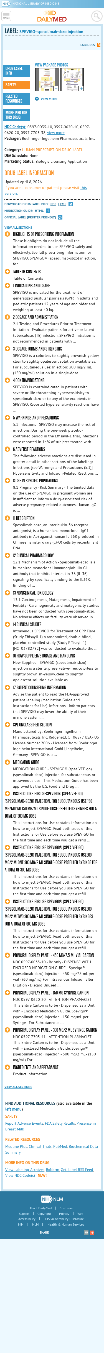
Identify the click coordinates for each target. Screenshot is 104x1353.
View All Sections (18, 227)
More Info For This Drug (16, 115)
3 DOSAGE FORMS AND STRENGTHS (37, 349)
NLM (35, 1224)
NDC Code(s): (15, 126)
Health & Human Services (65, 1224)
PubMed (60, 1146)
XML (63, 204)
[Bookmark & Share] (92, 1232)
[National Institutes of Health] (7, 3)
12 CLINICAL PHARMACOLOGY (33, 555)
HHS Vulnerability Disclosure (64, 1219)
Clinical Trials (40, 1146)
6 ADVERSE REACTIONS (29, 449)
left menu (13, 1109)
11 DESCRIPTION (24, 518)
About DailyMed (40, 1208)
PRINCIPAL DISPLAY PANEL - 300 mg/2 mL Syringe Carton (55, 1030)
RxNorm (52, 1169)
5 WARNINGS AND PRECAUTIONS (36, 418)
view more (56, 132)
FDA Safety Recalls (60, 1123)
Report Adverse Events (24, 1123)
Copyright (44, 1214)
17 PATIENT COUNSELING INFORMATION (39, 688)
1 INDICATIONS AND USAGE (31, 286)
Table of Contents (27, 272)
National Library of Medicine (35, 3)
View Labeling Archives (24, 1169)
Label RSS (87, 45)
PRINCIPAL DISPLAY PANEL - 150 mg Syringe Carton (51, 993)
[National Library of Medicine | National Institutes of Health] (52, 1199)
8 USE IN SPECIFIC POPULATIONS (35, 481)
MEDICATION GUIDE (26, 762)
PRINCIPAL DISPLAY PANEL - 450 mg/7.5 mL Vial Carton (53, 955)
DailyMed (52, 16)
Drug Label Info (14, 71)
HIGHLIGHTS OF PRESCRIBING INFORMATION (43, 234)
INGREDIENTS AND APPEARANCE (36, 1067)
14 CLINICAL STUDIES (27, 624)
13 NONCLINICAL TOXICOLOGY (33, 593)
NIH (20, 1224)
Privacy (64, 1214)
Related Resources (14, 99)
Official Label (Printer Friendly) (30, 217)
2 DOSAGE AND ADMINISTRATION (36, 317)
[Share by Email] (86, 1232)
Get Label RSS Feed (77, 1169)
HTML (39, 210)
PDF (53, 204)
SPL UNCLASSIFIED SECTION (32, 725)
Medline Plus (16, 1146)
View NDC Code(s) (20, 1175)
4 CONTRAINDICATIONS (29, 380)
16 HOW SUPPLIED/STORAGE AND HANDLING (44, 656)
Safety (11, 85)
